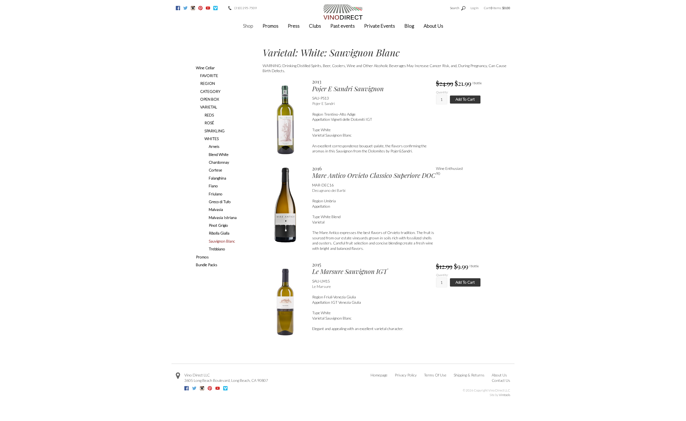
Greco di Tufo (220, 201)
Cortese (215, 170)
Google (223, 8)
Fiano (213, 186)
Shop (248, 26)
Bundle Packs (206, 264)
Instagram (193, 8)
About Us (433, 26)
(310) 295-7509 (245, 8)
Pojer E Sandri (323, 103)
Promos (270, 26)
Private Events (379, 26)
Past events (342, 26)
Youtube (208, 8)
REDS (209, 115)
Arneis (214, 146)
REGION (207, 83)
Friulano (215, 194)
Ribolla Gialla (219, 233)
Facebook (178, 8)
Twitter (185, 8)
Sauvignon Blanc (222, 241)
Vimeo (215, 8)
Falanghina (217, 178)
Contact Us (501, 380)
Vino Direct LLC (197, 375)
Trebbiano (217, 249)
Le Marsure (321, 286)
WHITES (211, 138)
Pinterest (200, 8)
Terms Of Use (435, 375)
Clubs (315, 26)
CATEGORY (210, 91)
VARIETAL (208, 107)
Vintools (504, 395)
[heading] (374, 85)
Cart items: (497, 8)
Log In (475, 8)
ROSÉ (209, 122)
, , (226, 380)
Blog (409, 26)
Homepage (379, 375)
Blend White (219, 154)
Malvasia (216, 209)
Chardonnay (219, 162)
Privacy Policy (406, 375)
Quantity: (442, 92)
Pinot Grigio (218, 225)
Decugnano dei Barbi (328, 190)
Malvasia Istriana (223, 217)
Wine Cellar (205, 67)
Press (294, 26)
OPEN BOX (209, 99)
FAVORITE (209, 75)
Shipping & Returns (469, 375)
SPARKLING (214, 131)
